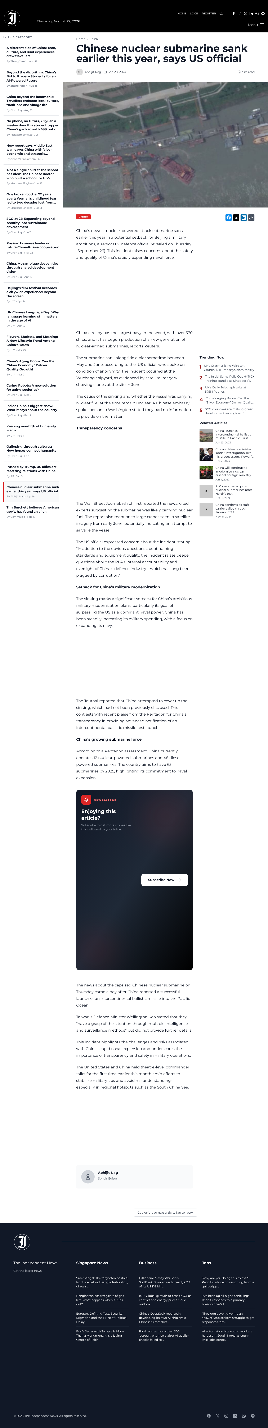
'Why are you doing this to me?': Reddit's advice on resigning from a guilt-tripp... (228, 1282)
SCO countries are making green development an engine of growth (229, 411)
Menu (253, 24)
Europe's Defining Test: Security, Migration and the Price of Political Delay (101, 1317)
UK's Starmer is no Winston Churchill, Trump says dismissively (229, 368)
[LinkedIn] (251, 13)
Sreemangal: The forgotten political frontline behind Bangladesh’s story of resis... (102, 1282)
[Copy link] (251, 217)
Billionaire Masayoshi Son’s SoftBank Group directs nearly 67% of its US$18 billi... (164, 1282)
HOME (182, 13)
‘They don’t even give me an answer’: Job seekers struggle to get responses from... (228, 1317)
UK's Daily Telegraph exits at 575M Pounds (225, 389)
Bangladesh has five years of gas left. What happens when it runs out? (100, 1300)
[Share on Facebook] (228, 217)
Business (148, 1262)
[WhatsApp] (257, 13)
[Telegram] (263, 13)
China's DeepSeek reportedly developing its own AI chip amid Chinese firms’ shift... (162, 1317)
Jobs (206, 1262)
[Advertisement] (134, 295)
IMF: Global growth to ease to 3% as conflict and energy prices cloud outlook (165, 1300)
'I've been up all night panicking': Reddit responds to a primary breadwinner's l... (225, 1300)
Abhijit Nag (93, 72)
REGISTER (209, 13)
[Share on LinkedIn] (243, 217)
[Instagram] (239, 13)
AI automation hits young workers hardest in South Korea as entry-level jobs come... (227, 1335)
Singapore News (92, 1262)
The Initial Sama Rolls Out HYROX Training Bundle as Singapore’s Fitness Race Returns (229, 378)
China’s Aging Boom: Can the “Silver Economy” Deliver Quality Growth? (229, 400)
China (93, 39)
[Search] (221, 14)
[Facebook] (233, 13)
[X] (245, 13)
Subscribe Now (161, 879)
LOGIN (194, 13)
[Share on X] (236, 217)
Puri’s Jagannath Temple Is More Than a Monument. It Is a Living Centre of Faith (100, 1335)
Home (80, 39)
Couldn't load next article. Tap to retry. (165, 1212)
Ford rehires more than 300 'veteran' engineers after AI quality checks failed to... (164, 1335)
